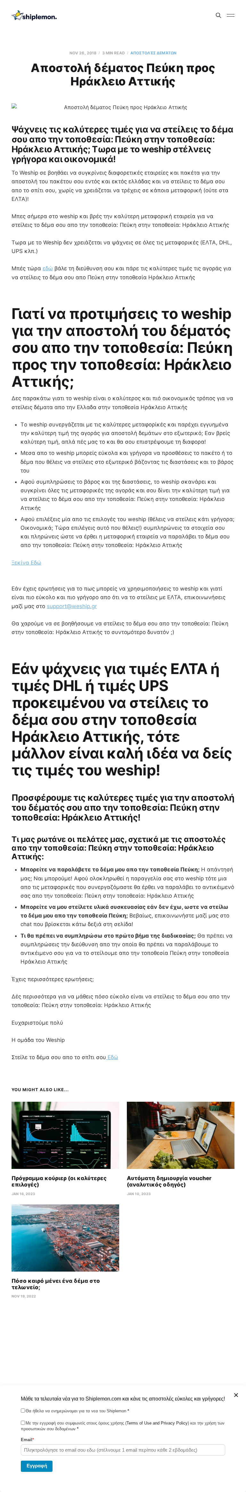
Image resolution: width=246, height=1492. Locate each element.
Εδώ (112, 1057)
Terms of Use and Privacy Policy (157, 1423)
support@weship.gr (72, 606)
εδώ (48, 268)
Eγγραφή (37, 1465)
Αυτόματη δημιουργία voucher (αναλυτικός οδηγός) (169, 1181)
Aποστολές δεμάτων (153, 53)
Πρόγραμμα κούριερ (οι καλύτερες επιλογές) (59, 1181)
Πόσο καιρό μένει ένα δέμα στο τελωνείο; (56, 1284)
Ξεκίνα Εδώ (26, 563)
